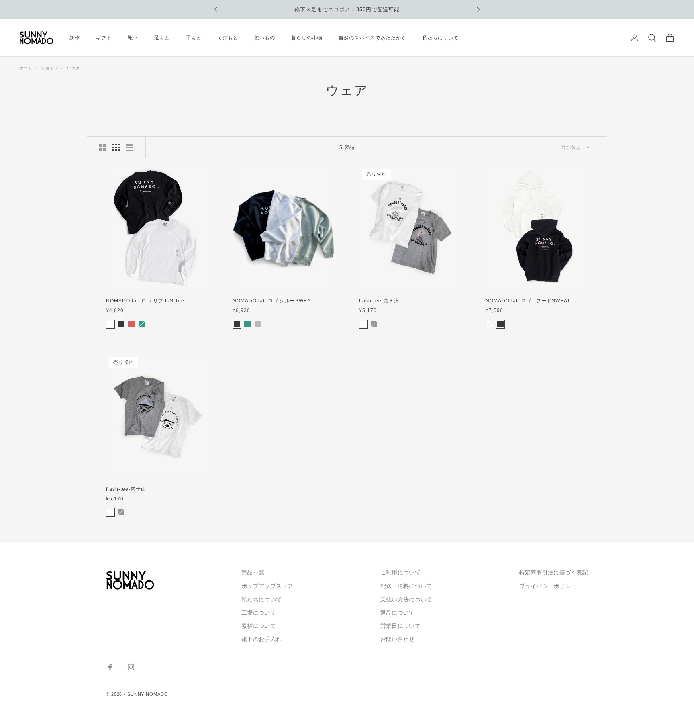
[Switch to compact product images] (129, 147)
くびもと (228, 38)
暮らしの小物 (307, 38)
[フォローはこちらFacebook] (110, 667)
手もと (194, 38)
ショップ (49, 68)
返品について (397, 612)
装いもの (264, 38)
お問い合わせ (397, 639)
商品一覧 (252, 572)
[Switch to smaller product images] (116, 147)
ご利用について (400, 572)
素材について (258, 626)
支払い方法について (406, 599)
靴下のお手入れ (261, 639)
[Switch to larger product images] (102, 147)
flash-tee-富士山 (126, 489)
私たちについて (440, 38)
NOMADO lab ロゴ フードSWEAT (528, 301)
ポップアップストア (267, 586)
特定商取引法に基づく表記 (553, 572)
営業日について (400, 626)
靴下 (133, 38)
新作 (74, 38)
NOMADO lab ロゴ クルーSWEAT (273, 301)
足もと (162, 38)
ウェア (73, 68)
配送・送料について (406, 586)
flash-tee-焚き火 (379, 301)
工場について (258, 612)
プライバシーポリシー (548, 586)
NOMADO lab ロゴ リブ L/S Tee (145, 301)
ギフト (104, 38)
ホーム (25, 68)
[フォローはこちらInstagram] (131, 667)
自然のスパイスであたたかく (372, 38)
